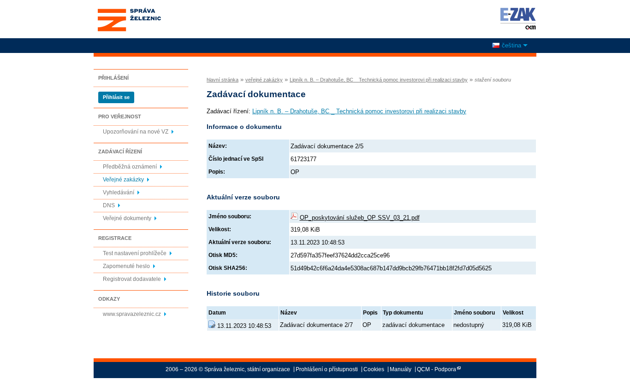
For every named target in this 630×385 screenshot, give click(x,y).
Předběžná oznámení (130, 166)
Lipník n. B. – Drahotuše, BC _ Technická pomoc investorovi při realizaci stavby (379, 79)
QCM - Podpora (436, 369)
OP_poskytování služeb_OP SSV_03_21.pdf (360, 217)
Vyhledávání (118, 192)
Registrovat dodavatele (132, 279)
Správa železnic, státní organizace (129, 10)
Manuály (400, 369)
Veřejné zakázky (123, 179)
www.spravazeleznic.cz (132, 314)
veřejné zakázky (264, 79)
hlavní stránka (222, 79)
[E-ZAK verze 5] (516, 18)
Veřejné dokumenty (127, 218)
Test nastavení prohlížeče (134, 253)
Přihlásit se (116, 97)
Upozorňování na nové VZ (135, 131)
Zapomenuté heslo (126, 266)
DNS (109, 205)
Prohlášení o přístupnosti (327, 369)
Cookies (373, 369)
